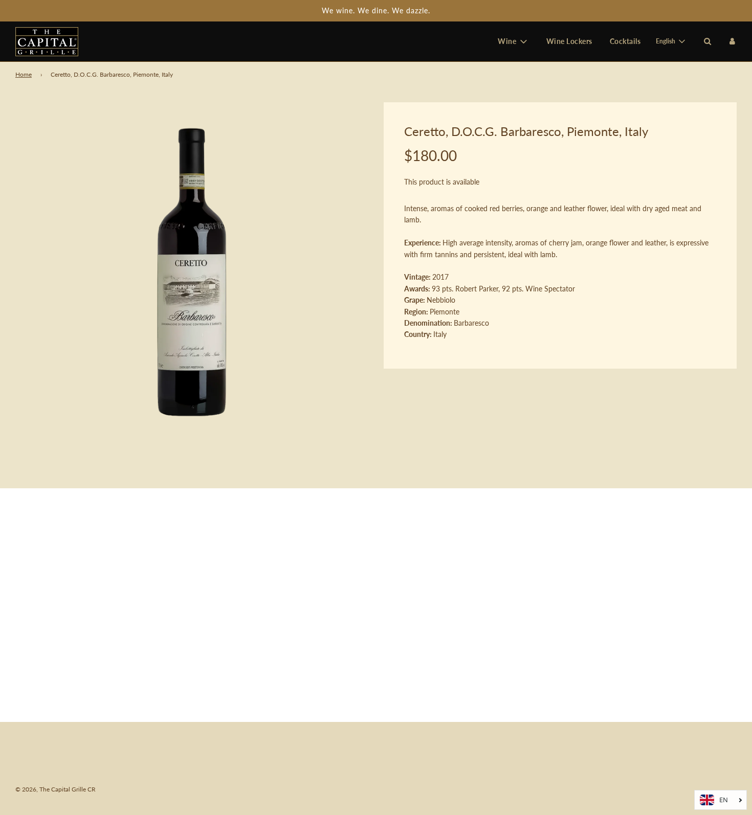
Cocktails (625, 41)
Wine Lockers (569, 41)
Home (23, 74)
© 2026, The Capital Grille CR (55, 789)
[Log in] (732, 41)
